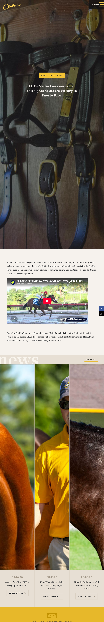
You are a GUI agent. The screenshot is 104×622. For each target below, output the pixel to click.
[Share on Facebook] (101, 308)
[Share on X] (101, 313)
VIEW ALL (91, 360)
